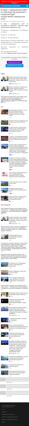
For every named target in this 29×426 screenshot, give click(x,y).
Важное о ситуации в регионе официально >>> (14, 2)
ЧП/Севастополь (14, 209)
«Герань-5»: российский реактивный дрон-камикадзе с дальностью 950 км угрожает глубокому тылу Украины (18, 138)
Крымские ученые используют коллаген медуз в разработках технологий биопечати (16, 335)
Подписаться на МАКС (14, 62)
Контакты (4, 412)
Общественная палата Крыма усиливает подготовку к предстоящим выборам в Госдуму (17, 301)
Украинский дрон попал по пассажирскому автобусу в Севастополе (15, 237)
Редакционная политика (8, 414)
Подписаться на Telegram (14, 65)
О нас (3, 409)
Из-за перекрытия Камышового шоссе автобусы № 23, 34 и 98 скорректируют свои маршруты (17, 279)
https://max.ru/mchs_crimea (7, 100)
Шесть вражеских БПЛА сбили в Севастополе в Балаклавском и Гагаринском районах (17, 373)
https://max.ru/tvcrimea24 (20, 257)
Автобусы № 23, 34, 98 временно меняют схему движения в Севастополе (17, 265)
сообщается (25, 209)
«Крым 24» (8, 248)
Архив (3, 422)
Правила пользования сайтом (9, 419)
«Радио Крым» (16, 248)
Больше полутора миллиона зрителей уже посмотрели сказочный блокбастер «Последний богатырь (18, 327)
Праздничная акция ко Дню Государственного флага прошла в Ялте (18, 190)
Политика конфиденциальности (10, 417)
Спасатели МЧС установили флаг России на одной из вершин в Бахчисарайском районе (17, 198)
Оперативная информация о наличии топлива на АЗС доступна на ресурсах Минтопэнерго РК (18, 358)
